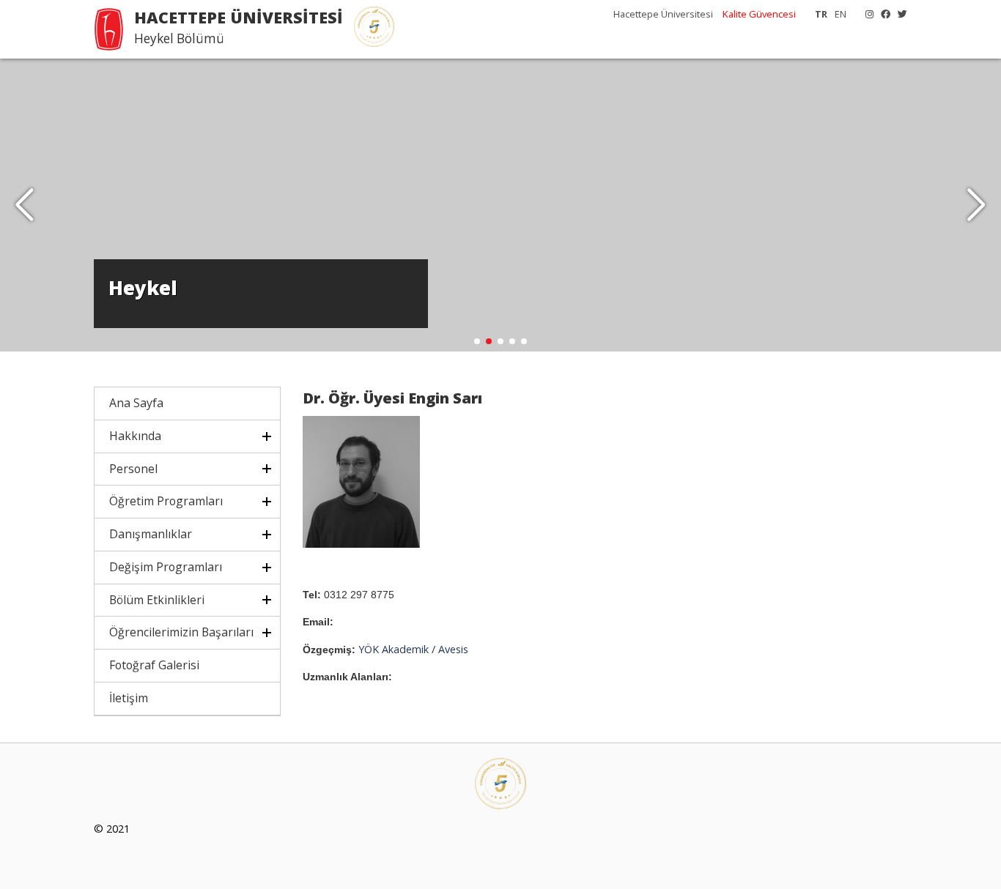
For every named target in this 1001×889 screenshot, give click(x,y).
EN (840, 14)
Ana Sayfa (136, 403)
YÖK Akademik (393, 649)
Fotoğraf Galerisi (154, 665)
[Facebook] (881, 14)
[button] (976, 205)
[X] (898, 14)
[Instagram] (865, 14)
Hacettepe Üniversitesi (663, 14)
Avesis (453, 649)
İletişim (128, 698)
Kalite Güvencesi (759, 14)
